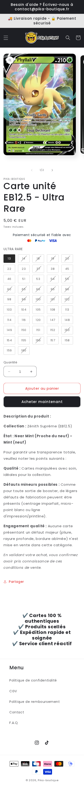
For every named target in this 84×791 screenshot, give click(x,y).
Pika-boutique (48, 780)
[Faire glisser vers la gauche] (32, 170)
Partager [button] (16, 581)
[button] (6, 38)
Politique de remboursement (34, 701)
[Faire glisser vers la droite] (52, 170)
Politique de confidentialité (33, 680)
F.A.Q (13, 722)
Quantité (10, 362)
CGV (13, 691)
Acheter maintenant (42, 401)
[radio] (9, 258)
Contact (16, 712)
